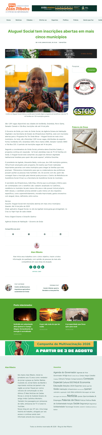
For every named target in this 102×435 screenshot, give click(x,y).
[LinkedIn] (60, 234)
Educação (58, 386)
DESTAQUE (75, 382)
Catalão (92, 376)
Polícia (75, 20)
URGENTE (82, 407)
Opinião (79, 396)
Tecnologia (69, 407)
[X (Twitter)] (29, 234)
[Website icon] (34, 267)
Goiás (56, 389)
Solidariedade (59, 407)
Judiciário (56, 392)
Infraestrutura (72, 389)
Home (8, 20)
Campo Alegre (84, 375)
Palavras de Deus (71, 400)
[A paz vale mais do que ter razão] (51, 314)
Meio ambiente (76, 392)
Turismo (76, 407)
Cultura (65, 382)
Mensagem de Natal (88, 392)
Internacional (80, 389)
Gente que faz (88, 20)
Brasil (69, 375)
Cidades (29, 20)
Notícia (63, 42)
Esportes (55, 20)
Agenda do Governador (64, 372)
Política (65, 20)
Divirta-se (43, 20)
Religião (70, 404)
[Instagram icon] (38, 267)
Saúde (76, 403)
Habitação (63, 389)
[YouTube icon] (42, 267)
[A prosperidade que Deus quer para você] (76, 314)
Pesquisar (75, 66)
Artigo (65, 375)
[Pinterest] (45, 234)
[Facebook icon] (30, 267)
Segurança (84, 404)
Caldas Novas (75, 375)
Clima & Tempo (65, 379)
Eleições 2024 (68, 386)
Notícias (19, 20)
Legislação (63, 392)
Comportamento (77, 379)
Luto (68, 392)
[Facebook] (13, 234)
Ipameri (88, 389)
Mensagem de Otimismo (60, 396)
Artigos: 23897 (36, 271)
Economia (85, 382)
